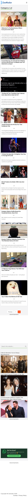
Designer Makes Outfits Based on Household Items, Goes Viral (11, 212)
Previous (10, 311)
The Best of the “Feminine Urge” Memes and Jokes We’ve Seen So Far (12, 94)
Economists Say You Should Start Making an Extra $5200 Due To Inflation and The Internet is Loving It (13, 62)
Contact (15, 495)
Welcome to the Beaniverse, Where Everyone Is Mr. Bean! (11, 28)
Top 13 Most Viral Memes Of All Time (11, 296)
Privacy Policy (23, 495)
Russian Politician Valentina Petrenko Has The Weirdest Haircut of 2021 (13, 240)
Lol (13, 31)
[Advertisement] (14, 329)
